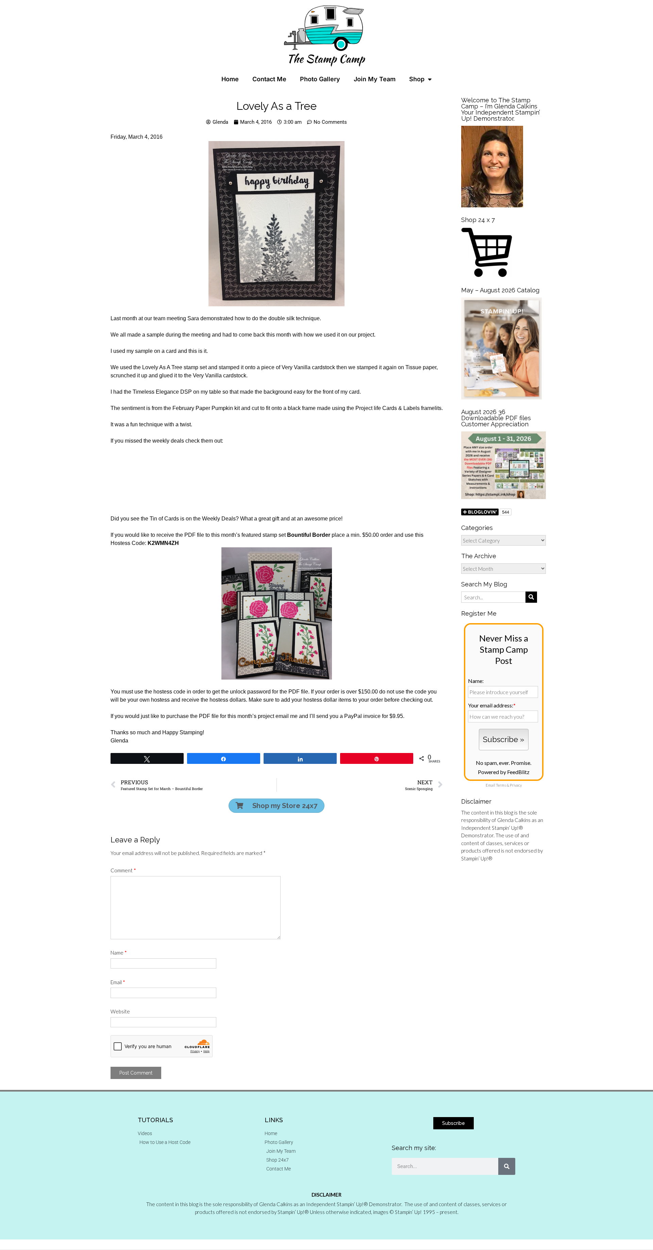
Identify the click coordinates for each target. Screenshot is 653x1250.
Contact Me (269, 79)
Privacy (516, 785)
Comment (123, 870)
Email (118, 982)
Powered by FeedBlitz (504, 772)
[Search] (506, 1166)
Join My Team (375, 79)
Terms (501, 785)
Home (230, 79)
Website (120, 1011)
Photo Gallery (320, 79)
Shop (416, 79)
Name (119, 952)
